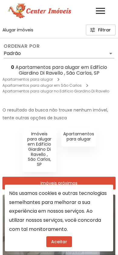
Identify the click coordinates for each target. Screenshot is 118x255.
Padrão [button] (12, 53)
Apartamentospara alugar (78, 136)
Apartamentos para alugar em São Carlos (42, 85)
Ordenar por (22, 46)
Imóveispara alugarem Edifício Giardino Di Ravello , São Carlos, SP (39, 149)
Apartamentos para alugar (27, 79)
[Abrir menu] (100, 11)
